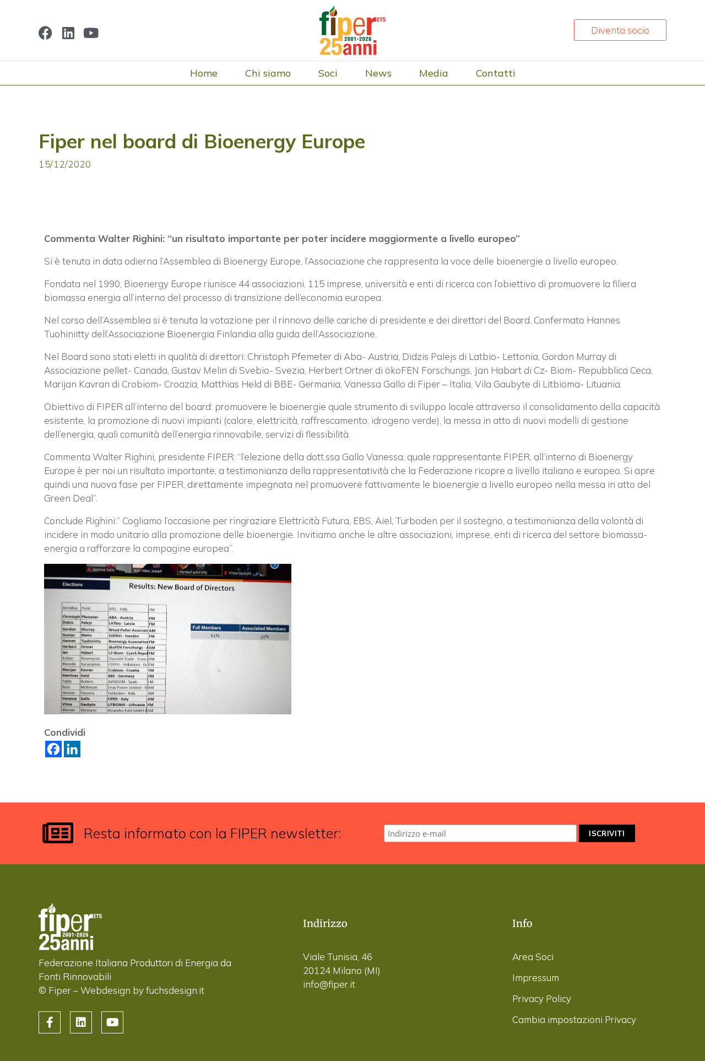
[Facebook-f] (50, 1022)
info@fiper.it (329, 984)
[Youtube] (90, 33)
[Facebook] (45, 33)
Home (204, 73)
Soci (328, 73)
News (378, 73)
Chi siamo (268, 73)
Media (433, 73)
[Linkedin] (68, 33)
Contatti (496, 73)
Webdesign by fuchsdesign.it (142, 990)
